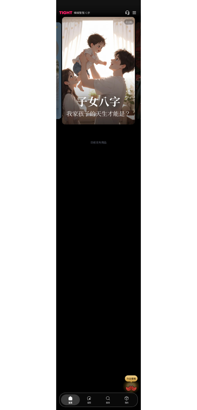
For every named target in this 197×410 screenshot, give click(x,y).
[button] (57, 71)
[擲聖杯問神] (131, 387)
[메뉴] (134, 12)
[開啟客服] (127, 12)
